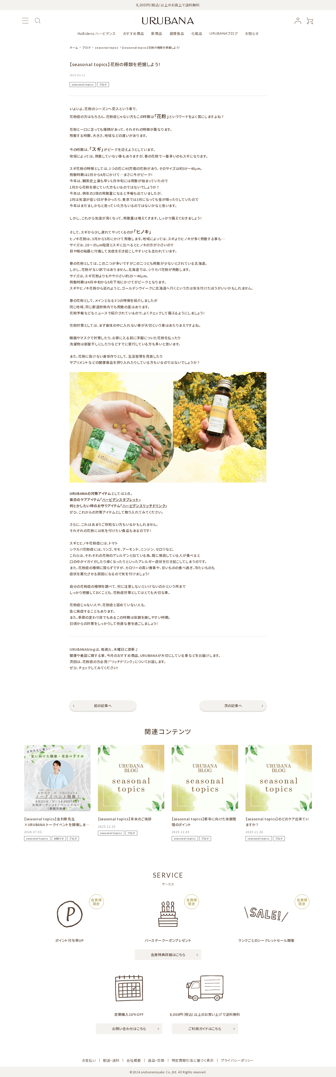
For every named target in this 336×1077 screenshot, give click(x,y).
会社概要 (133, 1060)
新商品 (156, 33)
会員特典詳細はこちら (168, 954)
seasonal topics (83, 84)
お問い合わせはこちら (129, 1028)
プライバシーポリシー (237, 1060)
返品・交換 (156, 1060)
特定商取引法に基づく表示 (193, 1060)
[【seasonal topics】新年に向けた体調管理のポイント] (205, 778)
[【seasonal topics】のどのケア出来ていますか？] (278, 778)
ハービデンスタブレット (120, 499)
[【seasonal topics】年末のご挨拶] (131, 778)
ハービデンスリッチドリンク (143, 505)
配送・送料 (111, 1060)
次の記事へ (233, 705)
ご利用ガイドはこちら (204, 1028)
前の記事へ (103, 705)
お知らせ (252, 33)
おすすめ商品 (133, 33)
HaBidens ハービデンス (96, 33)
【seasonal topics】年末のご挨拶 (125, 818)
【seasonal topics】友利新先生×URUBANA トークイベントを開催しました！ (56, 824)
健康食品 (177, 33)
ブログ (224, 33)
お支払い (89, 1060)
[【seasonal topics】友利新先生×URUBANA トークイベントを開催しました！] (57, 778)
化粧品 (196, 33)
